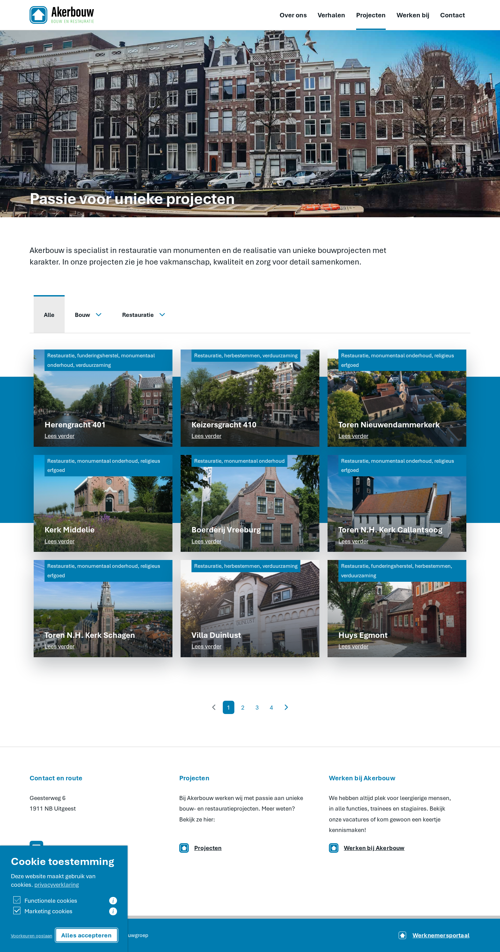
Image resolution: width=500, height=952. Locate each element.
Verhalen (331, 15)
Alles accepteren (86, 935)
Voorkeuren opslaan (31, 935)
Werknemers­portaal (441, 935)
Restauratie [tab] (138, 315)
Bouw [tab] (82, 315)
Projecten (371, 15)
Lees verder (59, 436)
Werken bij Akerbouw (374, 848)
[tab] (49, 314)
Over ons (293, 15)
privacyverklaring (56, 884)
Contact (452, 15)
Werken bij (413, 15)
